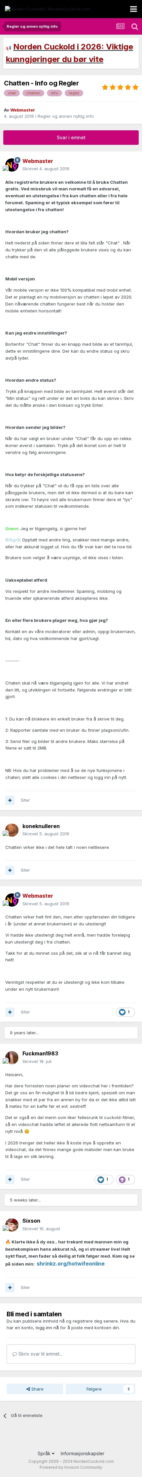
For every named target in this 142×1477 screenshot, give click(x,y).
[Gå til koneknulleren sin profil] (11, 830)
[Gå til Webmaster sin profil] (11, 165)
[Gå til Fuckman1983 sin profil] (11, 1057)
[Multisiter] (10, 800)
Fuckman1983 (40, 1053)
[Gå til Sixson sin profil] (11, 1225)
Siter (25, 800)
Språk (45, 1453)
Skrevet (45, 168)
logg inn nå (47, 1327)
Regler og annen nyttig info (66, 116)
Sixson (31, 1220)
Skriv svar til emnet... (39, 1354)
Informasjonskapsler (82, 1453)
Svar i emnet (71, 137)
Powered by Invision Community (71, 1467)
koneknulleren (41, 826)
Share (37, 1389)
